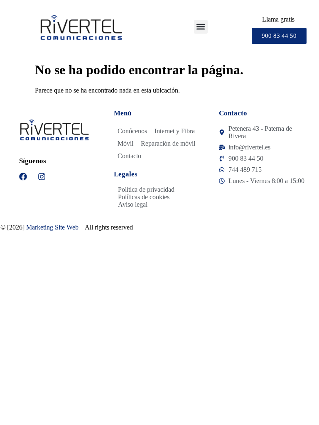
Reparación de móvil (168, 143)
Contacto (129, 155)
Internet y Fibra (175, 130)
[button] (201, 27)
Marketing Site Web (52, 227)
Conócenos (132, 130)
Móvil (125, 143)
